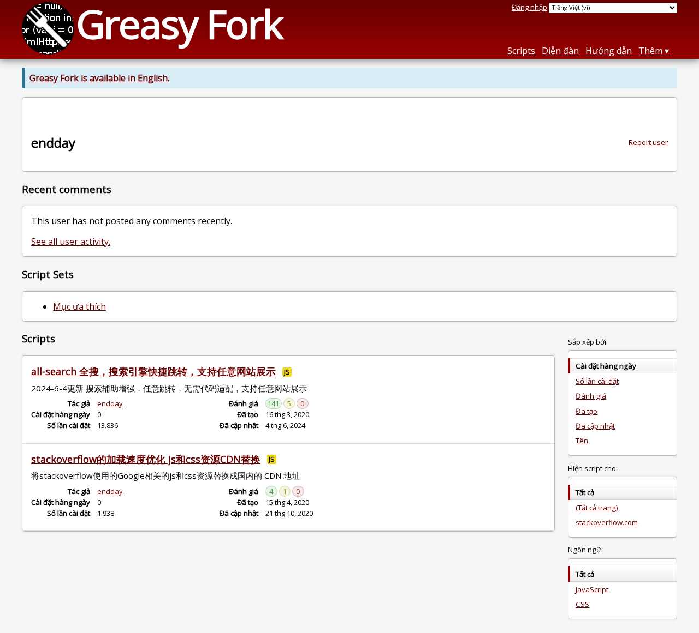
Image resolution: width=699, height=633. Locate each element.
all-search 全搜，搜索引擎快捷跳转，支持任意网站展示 (153, 371)
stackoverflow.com (607, 522)
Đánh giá (591, 396)
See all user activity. (70, 242)
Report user (648, 142)
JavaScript (592, 589)
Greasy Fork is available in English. (99, 78)
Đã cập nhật (595, 426)
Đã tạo (586, 411)
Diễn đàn (560, 51)
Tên (582, 440)
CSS (582, 604)
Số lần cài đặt (597, 381)
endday (110, 403)
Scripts (521, 51)
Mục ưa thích (79, 306)
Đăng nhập (529, 7)
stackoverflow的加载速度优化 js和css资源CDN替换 (145, 459)
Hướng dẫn (608, 51)
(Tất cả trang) (597, 508)
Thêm (650, 51)
